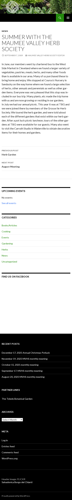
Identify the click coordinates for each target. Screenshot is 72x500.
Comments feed (10, 452)
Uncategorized (9, 261)
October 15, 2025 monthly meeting (20, 364)
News (5, 31)
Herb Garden (10, 152)
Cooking (6, 231)
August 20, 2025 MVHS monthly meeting (23, 376)
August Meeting (11, 164)
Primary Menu (68, 18)
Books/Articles (9, 225)
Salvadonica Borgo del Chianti (17, 482)
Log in (5, 440)
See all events (9, 203)
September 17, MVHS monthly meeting (22, 370)
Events (5, 237)
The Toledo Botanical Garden (17, 398)
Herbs (5, 249)
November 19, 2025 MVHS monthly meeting (25, 358)
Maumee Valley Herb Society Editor (46, 55)
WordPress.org (10, 458)
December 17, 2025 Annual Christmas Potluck (26, 352)
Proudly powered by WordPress (16, 496)
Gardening (7, 243)
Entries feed (8, 446)
